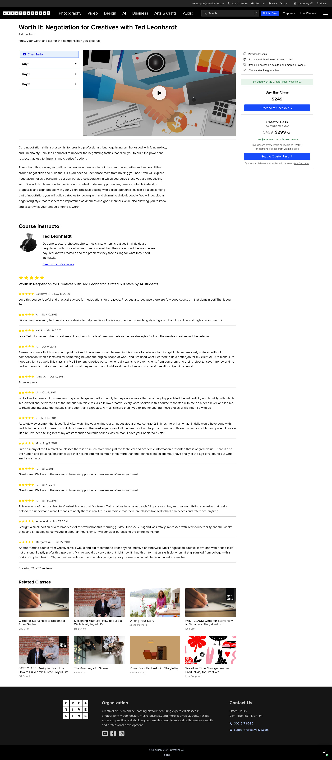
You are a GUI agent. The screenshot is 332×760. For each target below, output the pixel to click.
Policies (166, 755)
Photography (70, 13)
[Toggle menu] (326, 13)
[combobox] (230, 13)
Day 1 (26, 63)
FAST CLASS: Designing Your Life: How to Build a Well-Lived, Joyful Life (43, 670)
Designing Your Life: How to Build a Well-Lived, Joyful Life (98, 622)
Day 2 (26, 74)
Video (92, 13)
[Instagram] (121, 733)
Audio (188, 13)
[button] (324, 752)
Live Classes (308, 13)
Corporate (289, 13)
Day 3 (26, 84)
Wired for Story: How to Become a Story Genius (42, 622)
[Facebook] (113, 733)
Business (140, 13)
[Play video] (159, 93)
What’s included (301, 163)
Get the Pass (270, 13)
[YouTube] (105, 733)
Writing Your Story (142, 620)
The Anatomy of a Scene (91, 668)
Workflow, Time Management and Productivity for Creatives (207, 670)
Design (110, 13)
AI (124, 13)
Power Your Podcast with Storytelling (154, 668)
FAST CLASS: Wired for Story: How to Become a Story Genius (209, 622)
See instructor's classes (58, 264)
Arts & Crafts (165, 13)
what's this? (295, 82)
